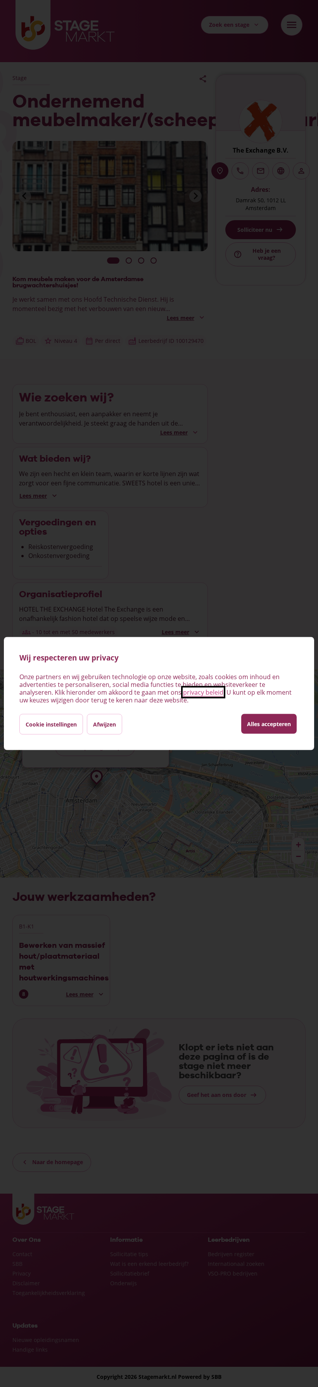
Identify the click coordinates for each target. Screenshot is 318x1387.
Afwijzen (104, 724)
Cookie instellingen (51, 724)
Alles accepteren (269, 724)
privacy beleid (203, 692)
